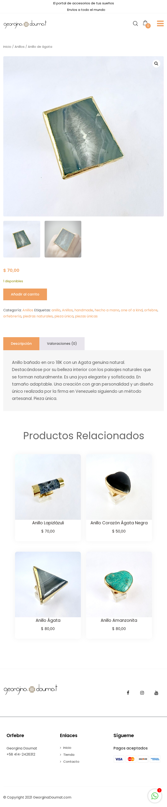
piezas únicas (86, 316)
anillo (56, 310)
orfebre (150, 310)
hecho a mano (107, 310)
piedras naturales (38, 316)
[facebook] (127, 692)
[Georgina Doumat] (25, 24)
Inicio (7, 47)
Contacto (71, 761)
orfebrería (12, 316)
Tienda (68, 754)
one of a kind (132, 310)
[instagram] (142, 692)
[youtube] (156, 692)
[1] (154, 798)
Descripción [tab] (21, 343)
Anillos (20, 47)
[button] (156, 64)
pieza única (63, 316)
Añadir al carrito (25, 294)
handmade (83, 310)
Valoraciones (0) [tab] (62, 343)
